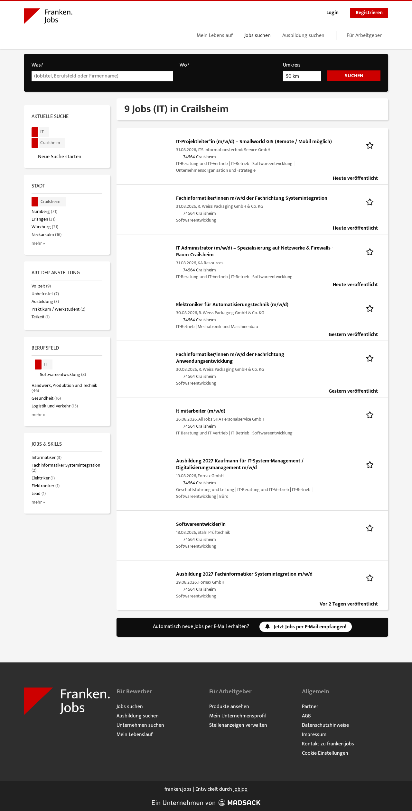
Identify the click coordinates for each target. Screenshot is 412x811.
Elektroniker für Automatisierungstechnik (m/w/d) (232, 304)
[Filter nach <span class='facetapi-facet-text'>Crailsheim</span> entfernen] (35, 143)
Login (332, 12)
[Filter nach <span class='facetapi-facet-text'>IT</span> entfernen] (35, 132)
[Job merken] (372, 145)
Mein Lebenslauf (215, 35)
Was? (37, 65)
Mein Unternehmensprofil (237, 716)
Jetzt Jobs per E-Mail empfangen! (310, 627)
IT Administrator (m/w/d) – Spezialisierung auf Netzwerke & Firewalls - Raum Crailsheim (254, 251)
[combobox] (102, 76)
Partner (310, 706)
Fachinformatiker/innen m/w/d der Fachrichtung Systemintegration (251, 198)
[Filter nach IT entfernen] (38, 364)
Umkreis (292, 65)
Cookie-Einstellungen (325, 753)
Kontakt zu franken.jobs (328, 744)
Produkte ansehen (229, 706)
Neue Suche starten (59, 156)
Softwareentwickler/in (201, 524)
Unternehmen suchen (140, 725)
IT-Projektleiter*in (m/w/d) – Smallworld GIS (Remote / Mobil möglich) (254, 141)
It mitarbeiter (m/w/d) (200, 411)
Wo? (184, 65)
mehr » (38, 243)
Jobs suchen (257, 35)
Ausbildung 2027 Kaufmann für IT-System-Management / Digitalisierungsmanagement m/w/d (240, 464)
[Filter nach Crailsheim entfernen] (35, 202)
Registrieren (369, 12)
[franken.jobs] (48, 17)
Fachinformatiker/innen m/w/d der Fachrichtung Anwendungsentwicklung (230, 358)
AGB (306, 716)
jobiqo (240, 789)
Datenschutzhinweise (325, 725)
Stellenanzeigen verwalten (238, 725)
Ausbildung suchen (303, 35)
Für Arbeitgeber (364, 35)
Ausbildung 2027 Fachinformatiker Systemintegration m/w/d (244, 574)
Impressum (314, 734)
